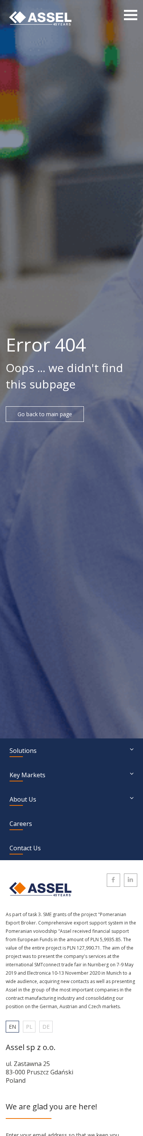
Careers (21, 823)
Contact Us (25, 848)
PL (29, 1026)
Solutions (23, 750)
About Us (23, 799)
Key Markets (27, 775)
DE (46, 1026)
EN (12, 1026)
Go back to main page (45, 414)
